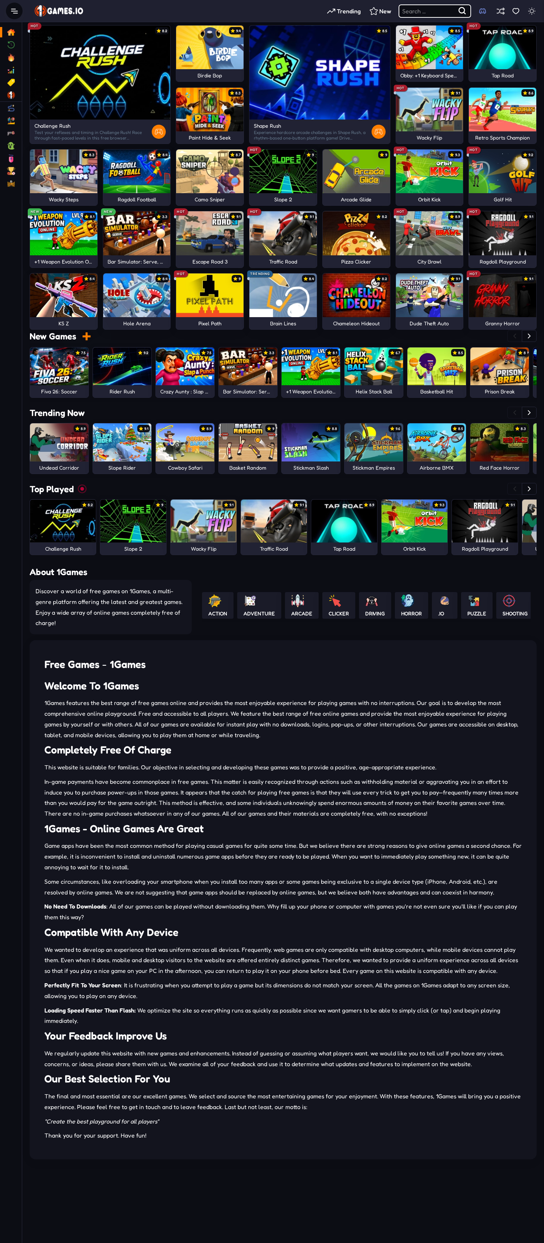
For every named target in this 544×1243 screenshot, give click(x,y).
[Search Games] (462, 11)
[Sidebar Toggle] (14, 11)
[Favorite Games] (515, 10)
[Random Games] (500, 10)
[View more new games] (86, 336)
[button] (514, 336)
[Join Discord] (482, 11)
